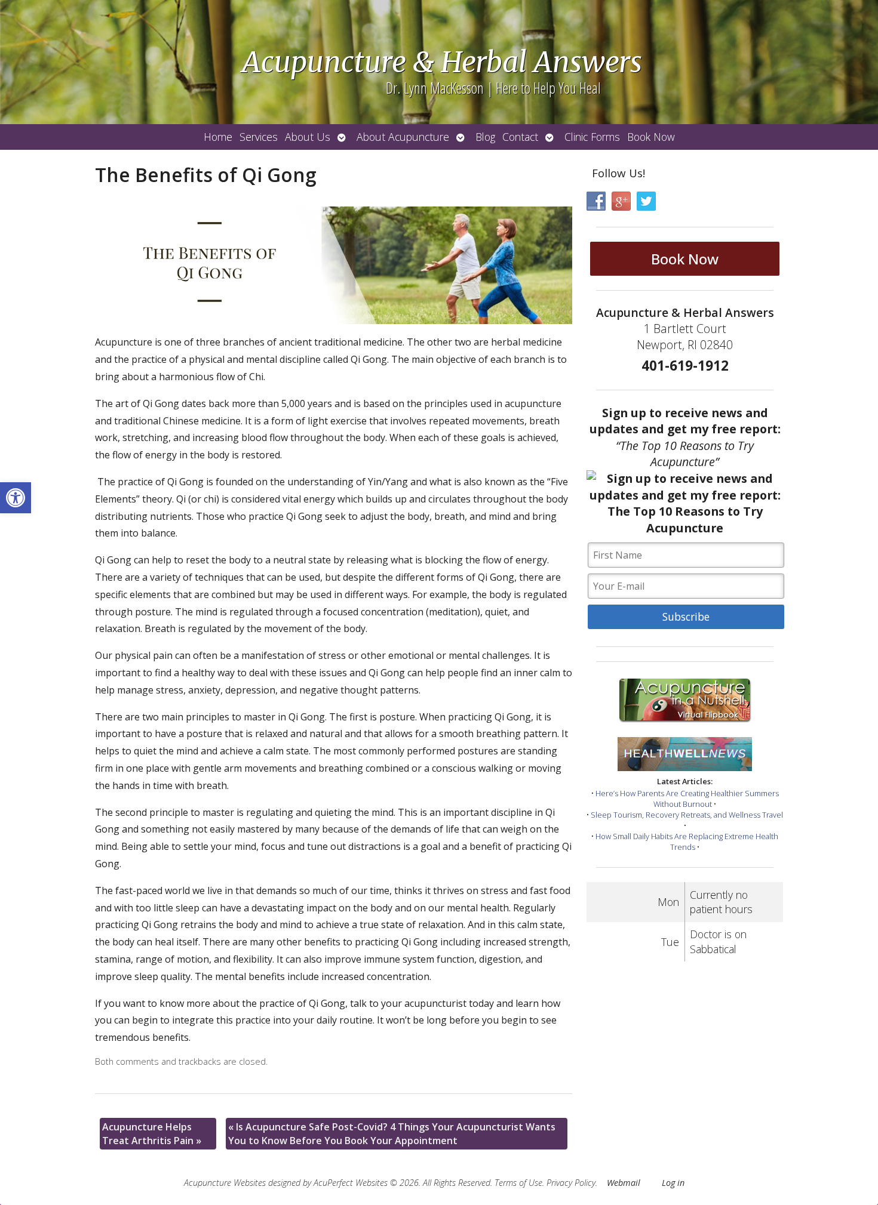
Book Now (651, 137)
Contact (520, 137)
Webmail (623, 1182)
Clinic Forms (592, 137)
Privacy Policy (571, 1182)
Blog (485, 137)
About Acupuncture (403, 137)
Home (218, 137)
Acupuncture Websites (225, 1182)
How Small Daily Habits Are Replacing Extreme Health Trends (686, 841)
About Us (307, 137)
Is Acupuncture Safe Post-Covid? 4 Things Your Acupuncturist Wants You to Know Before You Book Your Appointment (391, 1133)
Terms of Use (518, 1182)
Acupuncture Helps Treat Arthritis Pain (151, 1133)
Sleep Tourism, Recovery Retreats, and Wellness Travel (687, 814)
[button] (15, 497)
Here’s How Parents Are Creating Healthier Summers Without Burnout (687, 798)
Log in (673, 1182)
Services (259, 137)
